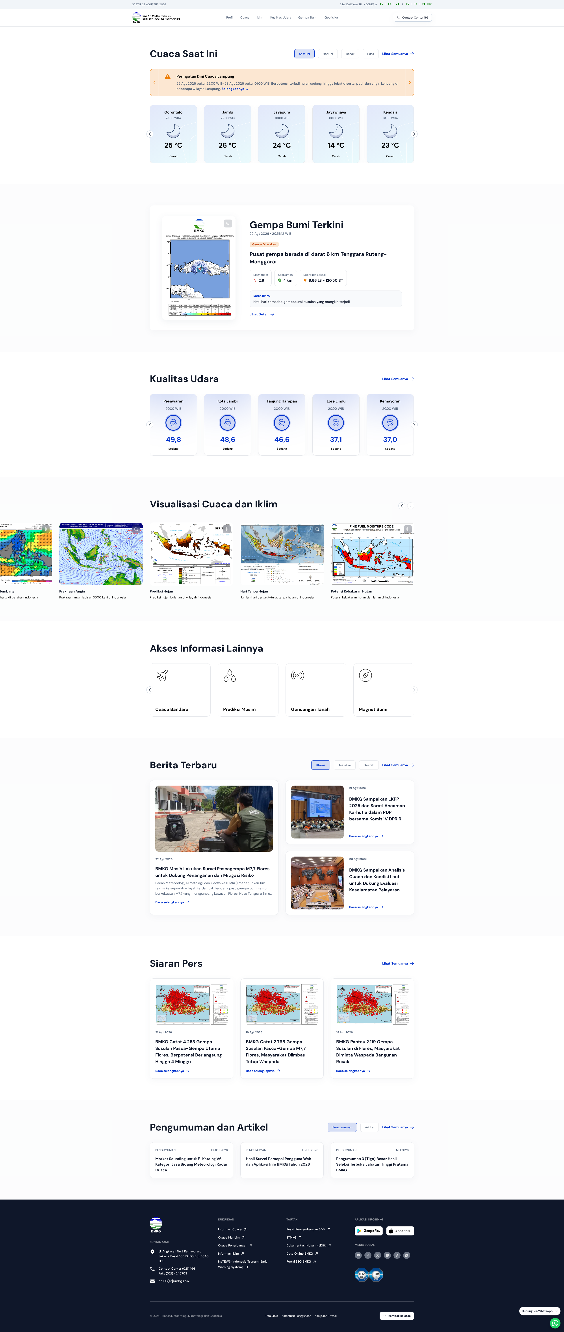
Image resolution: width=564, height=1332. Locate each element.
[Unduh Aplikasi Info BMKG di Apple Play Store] (400, 1230)
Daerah (369, 765)
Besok (350, 54)
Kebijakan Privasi (326, 1316)
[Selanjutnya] (414, 134)
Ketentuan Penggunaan (296, 1316)
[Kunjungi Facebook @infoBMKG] (367, 1255)
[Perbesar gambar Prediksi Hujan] (227, 529)
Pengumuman (342, 1127)
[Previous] (154, 82)
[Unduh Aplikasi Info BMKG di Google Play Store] (369, 1230)
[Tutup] (556, 1311)
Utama (321, 765)
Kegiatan (344, 765)
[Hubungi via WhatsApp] (555, 1323)
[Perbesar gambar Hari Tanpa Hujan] (317, 529)
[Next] (409, 82)
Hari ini (328, 54)
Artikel (369, 1127)
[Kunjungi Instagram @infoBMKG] (387, 1255)
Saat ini (304, 54)
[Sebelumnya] (149, 134)
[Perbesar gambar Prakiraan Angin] (136, 529)
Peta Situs (271, 1316)
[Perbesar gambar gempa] (228, 223)
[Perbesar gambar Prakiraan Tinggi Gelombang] (46, 529)
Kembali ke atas (399, 1316)
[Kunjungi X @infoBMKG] (377, 1255)
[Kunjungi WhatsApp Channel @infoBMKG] (406, 1255)
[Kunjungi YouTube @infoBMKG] (358, 1255)
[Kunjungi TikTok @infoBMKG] (397, 1255)
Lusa (370, 54)
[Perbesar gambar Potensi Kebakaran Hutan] (408, 529)
